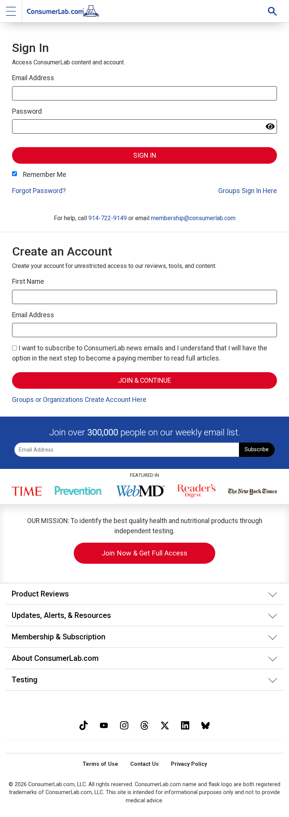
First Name (28, 281)
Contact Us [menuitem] (144, 764)
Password (27, 111)
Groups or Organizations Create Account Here (79, 399)
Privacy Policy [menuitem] (189, 764)
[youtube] (104, 725)
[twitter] (165, 725)
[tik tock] (83, 725)
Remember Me (44, 174)
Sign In (144, 155)
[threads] (144, 725)
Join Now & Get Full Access (144, 553)
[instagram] (124, 725)
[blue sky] (205, 725)
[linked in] (185, 725)
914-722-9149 (107, 218)
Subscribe (257, 449)
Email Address (33, 78)
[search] (272, 11)
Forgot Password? (39, 191)
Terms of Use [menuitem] (100, 764)
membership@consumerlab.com (193, 218)
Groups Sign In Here (247, 191)
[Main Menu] (11, 11)
